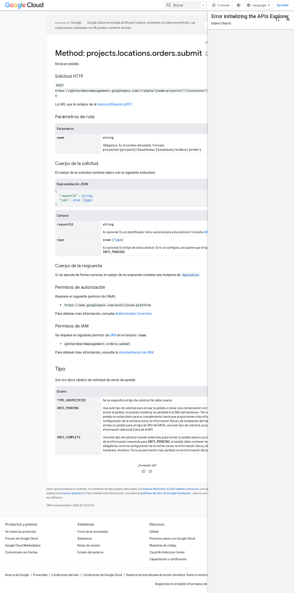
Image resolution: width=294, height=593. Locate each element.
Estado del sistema (90, 552)
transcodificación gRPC (114, 104)
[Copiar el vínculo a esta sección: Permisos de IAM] (93, 326)
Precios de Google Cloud (21, 538)
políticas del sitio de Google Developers (166, 493)
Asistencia (84, 538)
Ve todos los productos (20, 531)
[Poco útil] (150, 471)
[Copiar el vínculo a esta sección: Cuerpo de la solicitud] (102, 163)
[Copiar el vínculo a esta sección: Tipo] (69, 369)
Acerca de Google (17, 575)
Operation (190, 275)
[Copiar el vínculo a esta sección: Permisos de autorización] (109, 287)
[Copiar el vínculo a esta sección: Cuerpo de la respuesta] (106, 266)
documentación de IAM (136, 352)
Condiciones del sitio (65, 575)
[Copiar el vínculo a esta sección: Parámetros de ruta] (98, 117)
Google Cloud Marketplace (23, 545)
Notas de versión (88, 545)
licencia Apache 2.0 (73, 493)
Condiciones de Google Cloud (102, 575)
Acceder (283, 5)
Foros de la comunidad (92, 531)
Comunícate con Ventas (21, 552)
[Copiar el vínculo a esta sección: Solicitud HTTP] (87, 76)
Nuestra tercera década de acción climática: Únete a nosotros (167, 575)
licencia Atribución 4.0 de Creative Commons (170, 489)
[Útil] (144, 471)
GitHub (154, 531)
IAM (113, 335)
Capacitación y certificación (168, 559)
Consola (223, 5)
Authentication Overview (133, 314)
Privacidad (40, 575)
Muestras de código (163, 545)
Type (87, 200)
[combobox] (185, 5)
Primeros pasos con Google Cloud (172, 538)
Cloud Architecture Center (167, 552)
